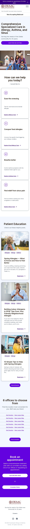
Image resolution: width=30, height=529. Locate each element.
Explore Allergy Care (10, 114)
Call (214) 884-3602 (15, 475)
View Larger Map (19, 415)
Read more (20, 276)
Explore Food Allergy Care (11, 145)
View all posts (15, 385)
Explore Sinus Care (9, 206)
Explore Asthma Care (10, 176)
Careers (15, 513)
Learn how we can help (15, 43)
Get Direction (9, 415)
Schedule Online (15, 487)
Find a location (15, 439)
